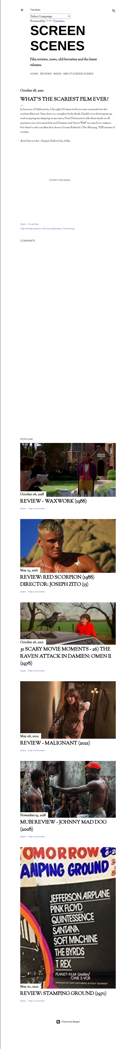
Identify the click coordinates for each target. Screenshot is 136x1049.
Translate (59, 21)
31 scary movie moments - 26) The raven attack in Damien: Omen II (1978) (65, 656)
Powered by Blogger (71, 1022)
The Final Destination (52, 228)
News (57, 73)
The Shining (68, 228)
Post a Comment (36, 508)
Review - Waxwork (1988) (53, 501)
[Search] (114, 10)
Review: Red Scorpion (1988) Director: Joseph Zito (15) (57, 581)
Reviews (46, 73)
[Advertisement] (68, 351)
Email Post (33, 224)
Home (34, 73)
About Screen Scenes (78, 73)
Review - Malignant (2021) (55, 743)
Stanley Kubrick (33, 228)
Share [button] (23, 224)
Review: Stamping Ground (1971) (63, 993)
